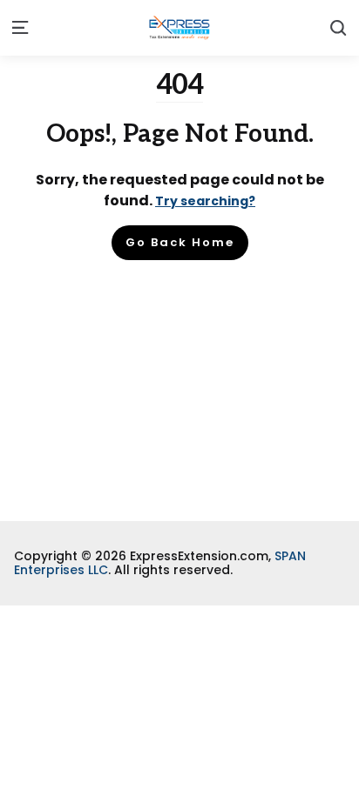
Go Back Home (179, 242)
